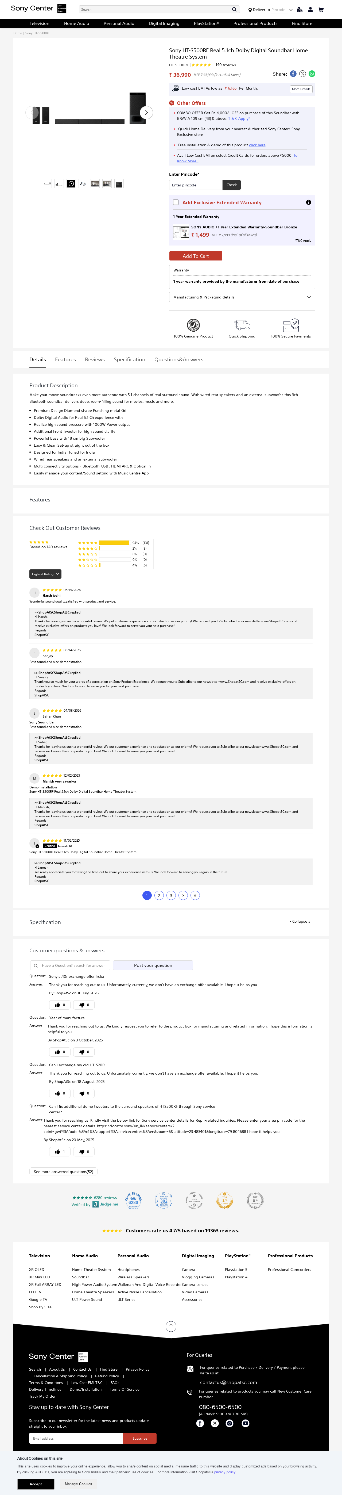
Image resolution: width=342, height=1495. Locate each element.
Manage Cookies (78, 1483)
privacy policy (224, 1471)
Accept (36, 1484)
